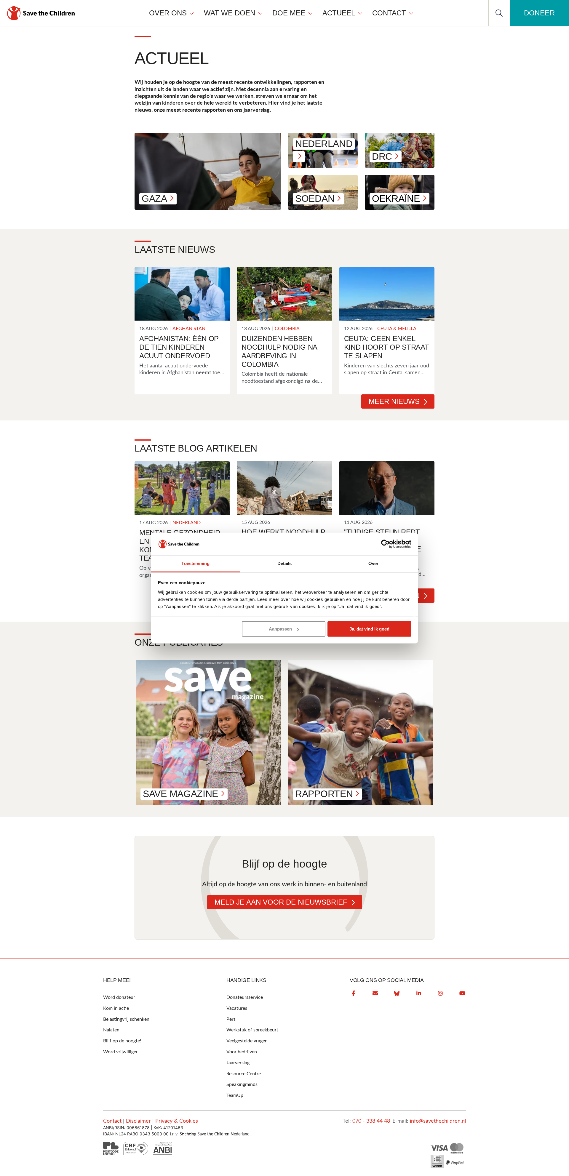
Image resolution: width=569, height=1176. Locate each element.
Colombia (287, 328)
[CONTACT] (411, 13)
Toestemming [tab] (195, 563)
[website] (396, 993)
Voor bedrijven (241, 1051)
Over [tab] (373, 563)
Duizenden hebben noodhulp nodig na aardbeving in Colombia (279, 351)
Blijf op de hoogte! (122, 1041)
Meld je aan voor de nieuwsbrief (281, 902)
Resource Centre (243, 1073)
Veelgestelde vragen (247, 1041)
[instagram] (440, 993)
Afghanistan (188, 328)
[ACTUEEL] (360, 13)
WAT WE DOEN (229, 13)
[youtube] (462, 993)
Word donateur (119, 997)
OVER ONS (168, 13)
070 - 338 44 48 (371, 1121)
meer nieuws (394, 401)
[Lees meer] (182, 294)
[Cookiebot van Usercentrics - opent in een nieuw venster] (385, 544)
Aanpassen (280, 628)
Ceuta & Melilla (396, 328)
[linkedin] (418, 993)
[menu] (281, 13)
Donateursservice (244, 997)
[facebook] (353, 993)
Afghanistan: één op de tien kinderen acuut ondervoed (179, 347)
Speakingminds (242, 1084)
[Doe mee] (310, 13)
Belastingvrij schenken (126, 1019)
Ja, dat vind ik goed (369, 628)
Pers (231, 1019)
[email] (375, 993)
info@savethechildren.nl (438, 1121)
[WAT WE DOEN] (260, 13)
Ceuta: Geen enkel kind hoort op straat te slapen (386, 347)
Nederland (186, 522)
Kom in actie (116, 1008)
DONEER (539, 13)
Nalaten (111, 1030)
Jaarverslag (238, 1062)
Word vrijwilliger (120, 1051)
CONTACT (389, 13)
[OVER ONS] (191, 13)
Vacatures (236, 1008)
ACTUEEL (338, 13)
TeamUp (234, 1095)
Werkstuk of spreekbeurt (252, 1030)
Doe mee (288, 13)
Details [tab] (284, 563)
